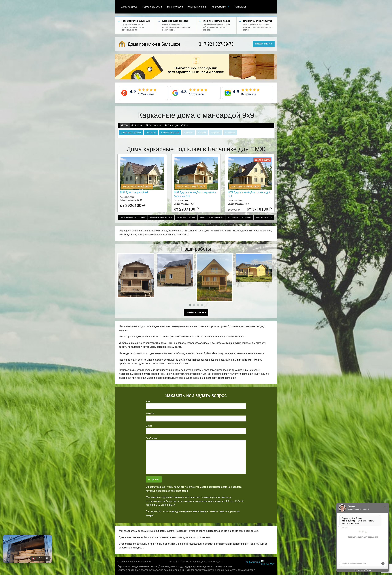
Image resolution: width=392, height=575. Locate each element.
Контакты (240, 6)
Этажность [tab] (155, 125)
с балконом (151, 133)
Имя (148, 401)
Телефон (150, 413)
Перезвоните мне (263, 43)
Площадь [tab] (172, 125)
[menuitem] (129, 7)
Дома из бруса (129, 6)
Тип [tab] (126, 125)
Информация (218, 6)
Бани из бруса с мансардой (212, 217)
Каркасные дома (152, 6)
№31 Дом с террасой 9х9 (134, 192)
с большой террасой (170, 133)
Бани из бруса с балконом (239, 217)
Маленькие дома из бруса (160, 217)
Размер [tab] (138, 125)
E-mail (149, 426)
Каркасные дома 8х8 (186, 217)
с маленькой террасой (131, 133)
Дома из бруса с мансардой (132, 217)
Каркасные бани (197, 6)
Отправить (153, 479)
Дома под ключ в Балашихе (153, 44)
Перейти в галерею (195, 312)
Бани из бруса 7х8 (264, 217)
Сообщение (151, 438)
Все (185, 125)
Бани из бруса (175, 6)
